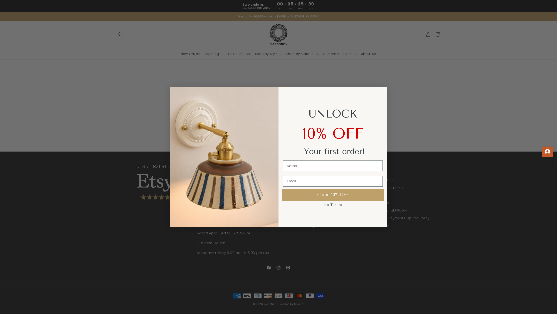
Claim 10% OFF (333, 194)
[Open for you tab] (547, 152)
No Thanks (333, 205)
